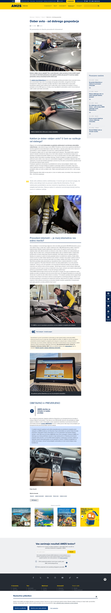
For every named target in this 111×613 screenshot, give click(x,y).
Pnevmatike (30, 588)
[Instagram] (55, 578)
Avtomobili (60, 586)
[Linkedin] (47, 578)
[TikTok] (70, 578)
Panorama (61, 588)
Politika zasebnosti (78, 590)
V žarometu (14, 586)
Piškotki (75, 588)
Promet (45, 588)
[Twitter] (40, 578)
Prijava (71, 552)
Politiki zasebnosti (63, 558)
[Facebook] (33, 578)
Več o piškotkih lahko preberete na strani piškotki (65, 603)
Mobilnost (38, 17)
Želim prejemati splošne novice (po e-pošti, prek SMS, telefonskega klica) (51, 562)
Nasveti (43, 17)
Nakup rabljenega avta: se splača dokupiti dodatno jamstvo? (96, 95)
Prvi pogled (61, 590)
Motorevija (32, 17)
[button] (98, 6)
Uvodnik (15, 588)
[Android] (77, 578)
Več (90, 87)
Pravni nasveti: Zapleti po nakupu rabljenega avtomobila (96, 120)
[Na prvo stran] (16, 6)
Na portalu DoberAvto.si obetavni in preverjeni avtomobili (95, 83)
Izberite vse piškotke (20, 608)
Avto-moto (15, 590)
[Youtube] (62, 578)
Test (28, 586)
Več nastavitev (54, 608)
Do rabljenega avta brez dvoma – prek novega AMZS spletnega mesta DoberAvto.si (97, 107)
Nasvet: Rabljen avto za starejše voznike (95, 130)
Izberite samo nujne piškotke (38, 608)
